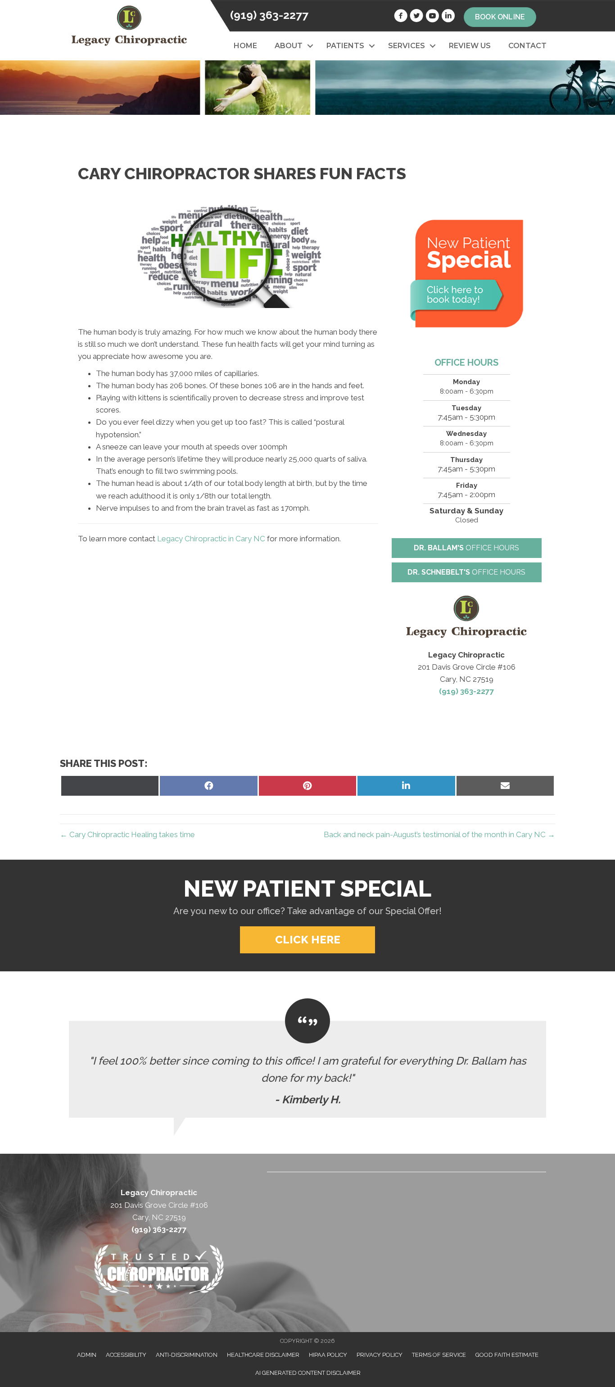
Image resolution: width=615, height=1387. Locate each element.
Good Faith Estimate (506, 1354)
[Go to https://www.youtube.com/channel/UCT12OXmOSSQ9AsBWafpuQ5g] (432, 17)
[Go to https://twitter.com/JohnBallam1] (416, 17)
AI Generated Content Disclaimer (308, 1372)
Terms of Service (439, 1354)
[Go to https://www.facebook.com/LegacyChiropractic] (400, 17)
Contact (527, 45)
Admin (86, 1354)
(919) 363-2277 (269, 15)
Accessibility (126, 1354)
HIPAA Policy (328, 1354)
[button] (310, 46)
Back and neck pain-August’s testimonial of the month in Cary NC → (439, 834)
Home (245, 45)
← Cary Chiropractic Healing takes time (127, 834)
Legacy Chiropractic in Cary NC (211, 538)
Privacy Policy (379, 1354)
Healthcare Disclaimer (263, 1354)
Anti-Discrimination (186, 1354)
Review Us (470, 45)
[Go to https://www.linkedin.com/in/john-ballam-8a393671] (448, 17)
